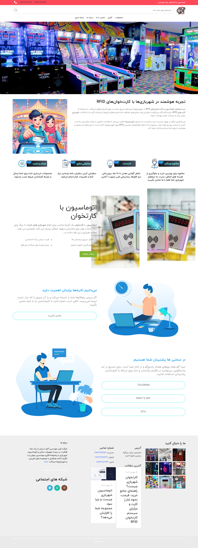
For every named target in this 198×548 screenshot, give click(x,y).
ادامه (46, 461)
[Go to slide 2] (100, 91)
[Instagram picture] (179, 455)
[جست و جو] (16, 10)
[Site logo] (181, 10)
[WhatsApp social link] (57, 488)
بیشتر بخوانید (88, 254)
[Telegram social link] (50, 488)
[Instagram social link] (64, 488)
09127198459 (40, 2)
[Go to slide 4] (94, 91)
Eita (143, 411)
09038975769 (101, 457)
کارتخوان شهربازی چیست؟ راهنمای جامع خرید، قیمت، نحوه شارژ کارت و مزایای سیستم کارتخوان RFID (129, 499)
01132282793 (26, 2)
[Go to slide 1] (103, 91)
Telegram (143, 385)
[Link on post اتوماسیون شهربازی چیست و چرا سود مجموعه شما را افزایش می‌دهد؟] (103, 473)
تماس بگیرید (54, 315)
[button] (194, 58)
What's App (143, 398)
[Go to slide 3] (97, 91)
